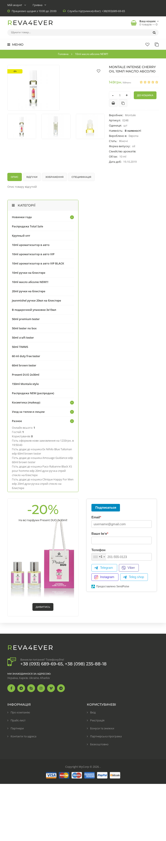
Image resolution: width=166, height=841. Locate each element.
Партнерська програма (106, 736)
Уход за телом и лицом (28, 412)
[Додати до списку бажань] (98, 71)
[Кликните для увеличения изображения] (33, 88)
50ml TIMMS (20, 347)
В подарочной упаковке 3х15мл (34, 310)
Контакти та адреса (23, 736)
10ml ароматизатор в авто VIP (33, 254)
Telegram (106, 567)
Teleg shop (136, 577)
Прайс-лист (18, 720)
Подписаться (105, 507)
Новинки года (22, 217)
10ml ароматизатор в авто (30, 245)
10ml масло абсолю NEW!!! (30, 282)
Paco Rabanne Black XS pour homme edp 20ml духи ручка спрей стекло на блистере (42, 470)
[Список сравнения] (157, 44)
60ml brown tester (24, 365)
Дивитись (43, 606)
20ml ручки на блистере (28, 291)
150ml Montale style (25, 384)
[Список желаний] (147, 44)
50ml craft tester (23, 337)
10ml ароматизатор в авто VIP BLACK (38, 263)
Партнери (17, 728)
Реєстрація (97, 720)
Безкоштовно (99, 744)
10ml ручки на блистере (28, 273)
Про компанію (20, 712)
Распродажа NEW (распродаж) (33, 393)
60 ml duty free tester (26, 356)
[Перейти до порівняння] (123, 103)
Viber (131, 567)
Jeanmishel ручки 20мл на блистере (36, 300)
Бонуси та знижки (102, 728)
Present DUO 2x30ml (25, 375)
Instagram (107, 577)
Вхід (93, 712)
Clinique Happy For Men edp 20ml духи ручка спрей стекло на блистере (42, 483)
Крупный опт (21, 236)
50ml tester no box (24, 328)
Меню (17, 44)
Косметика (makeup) (26, 402)
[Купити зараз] (113, 103)
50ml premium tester (26, 319)
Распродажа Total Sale (27, 226)
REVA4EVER (30, 23)
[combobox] (99, 556)
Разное (17, 421)
